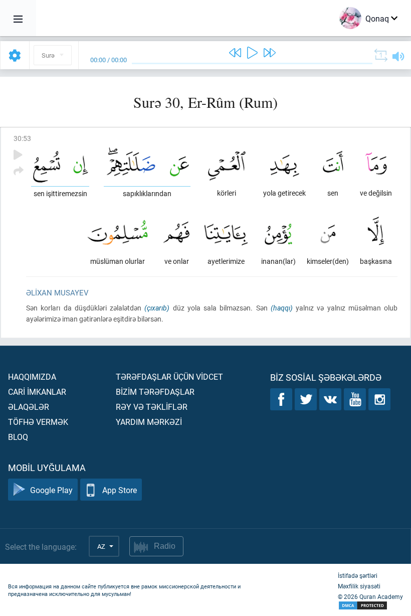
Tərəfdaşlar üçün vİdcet (169, 376)
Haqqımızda (32, 376)
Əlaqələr (28, 406)
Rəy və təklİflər (151, 406)
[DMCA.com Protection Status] (370, 605)
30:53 (22, 138)
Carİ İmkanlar (37, 391)
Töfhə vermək (38, 421)
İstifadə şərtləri (357, 575)
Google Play (51, 490)
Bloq (18, 436)
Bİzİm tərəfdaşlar (155, 391)
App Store (119, 490)
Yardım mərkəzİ (149, 421)
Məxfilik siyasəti (359, 586)
